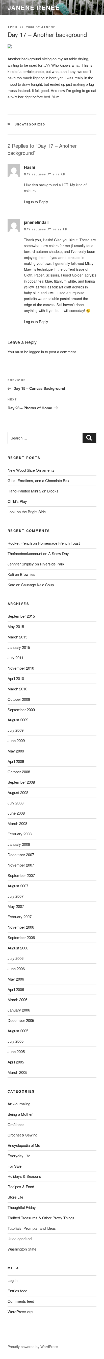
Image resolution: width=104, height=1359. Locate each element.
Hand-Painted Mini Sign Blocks (33, 490)
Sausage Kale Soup (37, 584)
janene (48, 27)
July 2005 (15, 1041)
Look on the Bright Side (27, 511)
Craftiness (16, 1124)
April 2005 (16, 1061)
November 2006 (21, 927)
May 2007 (16, 906)
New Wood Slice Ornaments (31, 470)
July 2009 (15, 730)
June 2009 (16, 740)
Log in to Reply (36, 201)
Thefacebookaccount (25, 553)
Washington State (22, 1249)
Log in (12, 1280)
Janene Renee (34, 7)
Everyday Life (19, 1155)
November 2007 (21, 865)
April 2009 (16, 761)
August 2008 (18, 792)
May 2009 (16, 751)
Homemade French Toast (59, 543)
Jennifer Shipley (21, 563)
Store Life (15, 1197)
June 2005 (16, 1051)
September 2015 (21, 616)
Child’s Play (17, 501)
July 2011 (15, 657)
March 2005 (17, 1072)
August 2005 (18, 1030)
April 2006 (16, 989)
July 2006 (15, 958)
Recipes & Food (21, 1186)
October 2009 (19, 699)
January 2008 (19, 844)
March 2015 (17, 636)
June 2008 (16, 813)
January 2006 (19, 1010)
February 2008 (20, 833)
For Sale (14, 1166)
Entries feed (17, 1290)
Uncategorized (30, 124)
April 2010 (16, 678)
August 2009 (18, 719)
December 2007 (21, 854)
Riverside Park (52, 563)
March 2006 (17, 999)
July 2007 (15, 896)
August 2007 (18, 885)
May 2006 (16, 979)
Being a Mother (20, 1114)
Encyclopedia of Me (24, 1145)
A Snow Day (58, 553)
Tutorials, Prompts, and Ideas (32, 1228)
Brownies (27, 574)
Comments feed (21, 1301)
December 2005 (21, 1020)
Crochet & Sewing (22, 1134)
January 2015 (19, 647)
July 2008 (15, 802)
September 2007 (21, 875)
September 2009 (21, 709)
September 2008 (21, 782)
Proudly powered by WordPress (33, 1346)
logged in (36, 351)
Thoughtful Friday (22, 1207)
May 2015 (16, 626)
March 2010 (17, 688)
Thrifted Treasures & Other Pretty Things (41, 1217)
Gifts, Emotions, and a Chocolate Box (38, 480)
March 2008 (17, 823)
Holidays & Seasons (24, 1176)
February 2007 (20, 916)
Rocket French (20, 543)
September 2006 (21, 937)
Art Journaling (19, 1103)
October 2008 (19, 771)
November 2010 (21, 668)
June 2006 (16, 968)
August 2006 (18, 947)
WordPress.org (20, 1311)
